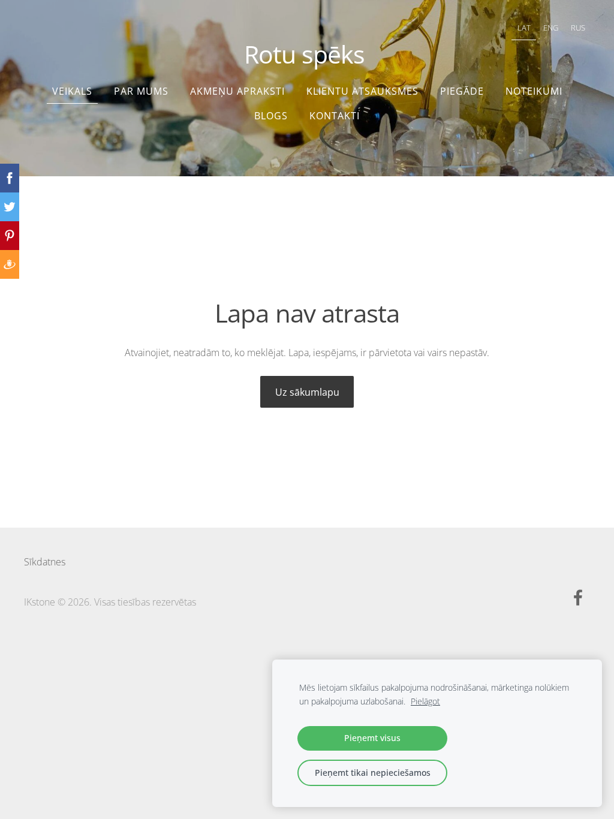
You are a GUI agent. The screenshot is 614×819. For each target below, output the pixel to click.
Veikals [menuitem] (72, 91)
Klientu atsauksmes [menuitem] (362, 91)
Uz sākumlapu (307, 392)
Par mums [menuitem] (141, 91)
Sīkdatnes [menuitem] (44, 561)
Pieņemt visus (372, 737)
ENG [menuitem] (550, 27)
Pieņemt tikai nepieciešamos (373, 772)
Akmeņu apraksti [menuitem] (237, 91)
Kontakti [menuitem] (334, 115)
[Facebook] (578, 597)
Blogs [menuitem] (271, 115)
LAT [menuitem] (524, 27)
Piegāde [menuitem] (462, 91)
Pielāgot (425, 701)
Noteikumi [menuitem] (533, 91)
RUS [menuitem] (578, 27)
